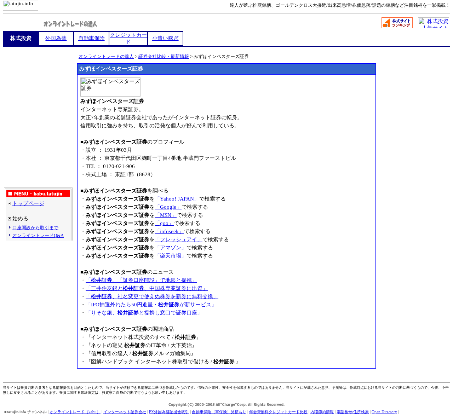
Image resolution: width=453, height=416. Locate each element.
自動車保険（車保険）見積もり (219, 412)
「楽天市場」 (171, 256)
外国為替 (56, 38)
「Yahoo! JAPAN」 (177, 199)
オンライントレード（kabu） (75, 412)
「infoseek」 (169, 231)
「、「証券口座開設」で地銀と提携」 (141, 280)
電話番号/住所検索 (353, 412)
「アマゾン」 (171, 247)
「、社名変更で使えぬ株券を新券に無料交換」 (152, 296)
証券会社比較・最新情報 (163, 56)
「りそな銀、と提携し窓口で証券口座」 (144, 313)
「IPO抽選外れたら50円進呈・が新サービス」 (151, 304)
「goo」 (164, 223)
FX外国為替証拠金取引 (169, 412)
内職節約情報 (322, 412)
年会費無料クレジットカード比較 (278, 412)
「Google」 (168, 207)
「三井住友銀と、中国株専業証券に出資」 (147, 288)
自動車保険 (91, 38)
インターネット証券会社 (124, 412)
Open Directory (384, 412)
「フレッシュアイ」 (178, 239)
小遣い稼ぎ (165, 38)
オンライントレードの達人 (106, 56)
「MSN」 (166, 215)
